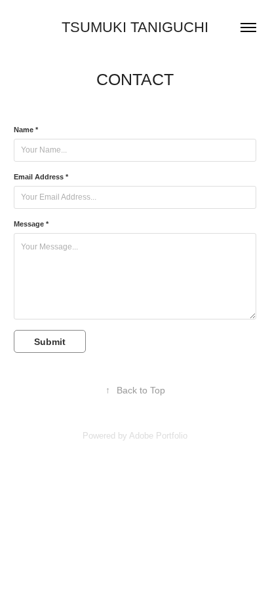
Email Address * (41, 177)
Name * (26, 130)
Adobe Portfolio (158, 436)
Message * (31, 224)
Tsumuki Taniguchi (135, 27)
